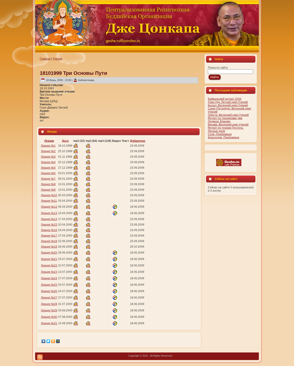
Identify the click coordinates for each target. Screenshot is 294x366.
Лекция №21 (49, 259)
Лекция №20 (49, 252)
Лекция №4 (48, 162)
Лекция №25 (49, 284)
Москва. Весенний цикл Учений (228, 124)
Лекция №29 (49, 310)
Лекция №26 (49, 291)
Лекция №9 (48, 189)
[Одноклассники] (53, 341)
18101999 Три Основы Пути (73, 73)
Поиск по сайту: (218, 67)
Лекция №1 (48, 145)
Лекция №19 (49, 246)
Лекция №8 (48, 184)
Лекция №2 (48, 151)
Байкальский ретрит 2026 (224, 99)
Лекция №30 (49, 317)
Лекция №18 (49, 241)
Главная (45, 58)
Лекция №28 (49, 304)
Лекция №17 (49, 235)
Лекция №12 (49, 206)
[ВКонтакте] (43, 341)
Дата (65, 140)
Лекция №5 (48, 167)
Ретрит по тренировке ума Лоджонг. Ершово (225, 120)
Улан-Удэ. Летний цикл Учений (228, 102)
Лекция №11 (49, 200)
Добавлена (137, 140)
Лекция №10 (49, 195)
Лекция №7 (48, 178)
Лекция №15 (49, 224)
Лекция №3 (48, 156)
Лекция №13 (49, 213)
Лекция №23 (49, 272)
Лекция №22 (49, 265)
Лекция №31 (49, 323)
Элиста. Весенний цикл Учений (228, 115)
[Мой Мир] (58, 341)
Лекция (49, 140)
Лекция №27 (49, 297)
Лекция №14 (49, 219)
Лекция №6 (48, 173)
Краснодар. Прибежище (223, 137)
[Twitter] (48, 341)
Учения (57, 58)
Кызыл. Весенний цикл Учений (228, 105)
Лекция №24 (49, 278)
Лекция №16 (49, 230)
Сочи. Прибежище (220, 134)
